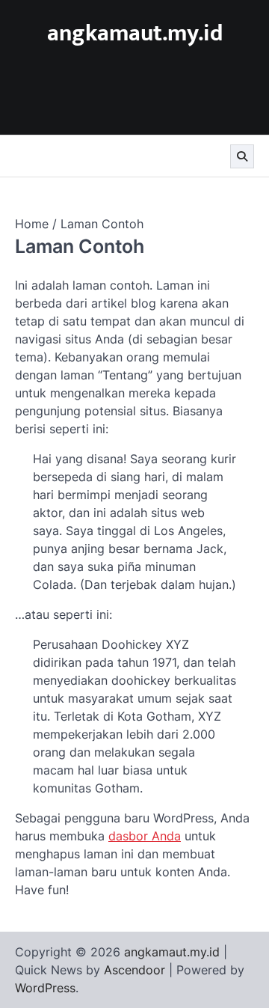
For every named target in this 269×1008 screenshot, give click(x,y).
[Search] (242, 156)
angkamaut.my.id (135, 33)
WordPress (45, 987)
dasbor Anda (144, 835)
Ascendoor (134, 969)
